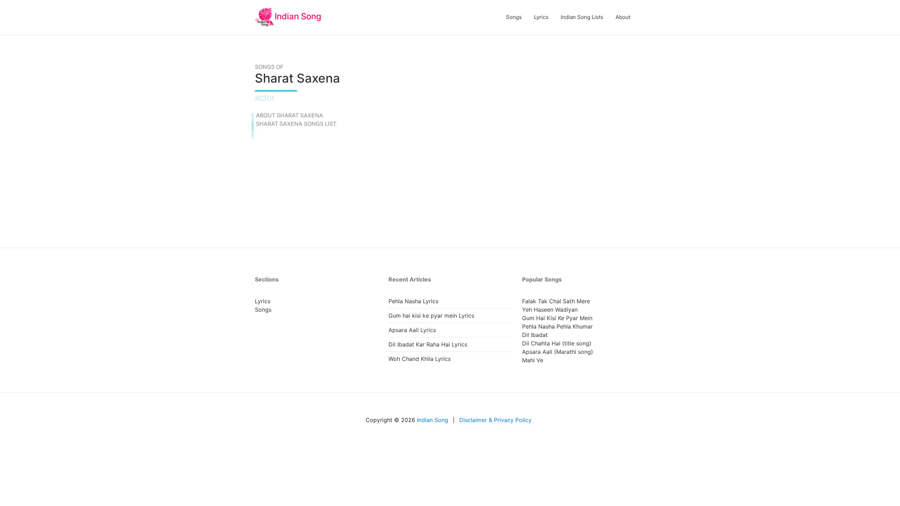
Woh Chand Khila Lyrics (419, 358)
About (623, 17)
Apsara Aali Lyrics (412, 329)
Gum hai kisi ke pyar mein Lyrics (431, 315)
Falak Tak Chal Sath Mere (556, 301)
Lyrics (541, 17)
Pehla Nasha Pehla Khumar (557, 326)
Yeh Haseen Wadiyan (550, 309)
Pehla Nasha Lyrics (413, 301)
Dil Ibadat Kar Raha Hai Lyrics (427, 344)
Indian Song (298, 16)
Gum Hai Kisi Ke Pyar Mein (557, 318)
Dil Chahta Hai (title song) (556, 343)
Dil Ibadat (535, 334)
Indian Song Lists (582, 17)
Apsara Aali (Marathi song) (557, 351)
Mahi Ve (532, 360)
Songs (514, 17)
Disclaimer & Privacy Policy (495, 419)
